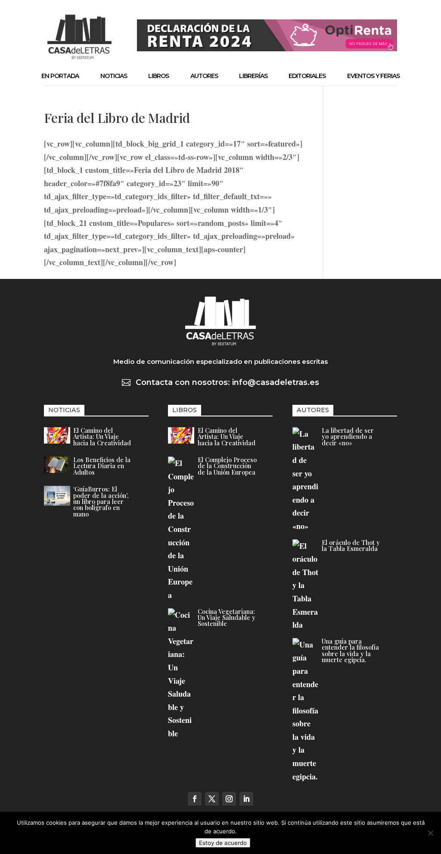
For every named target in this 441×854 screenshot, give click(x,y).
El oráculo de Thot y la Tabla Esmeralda (351, 545)
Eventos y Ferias (373, 76)
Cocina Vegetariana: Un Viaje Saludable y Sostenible (226, 617)
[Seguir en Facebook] (195, 799)
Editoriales (307, 76)
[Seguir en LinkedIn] (246, 799)
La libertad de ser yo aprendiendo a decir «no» (348, 436)
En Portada (60, 76)
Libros (158, 76)
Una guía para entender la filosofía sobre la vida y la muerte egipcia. (350, 650)
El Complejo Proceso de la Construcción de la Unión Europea (227, 465)
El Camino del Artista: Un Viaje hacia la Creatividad (102, 436)
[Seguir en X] (212, 799)
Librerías (253, 76)
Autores (204, 76)
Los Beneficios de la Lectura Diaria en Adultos (101, 465)
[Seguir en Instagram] (229, 799)
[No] (430, 833)
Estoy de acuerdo (223, 842)
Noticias (113, 76)
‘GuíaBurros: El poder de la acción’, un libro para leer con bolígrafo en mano (101, 501)
